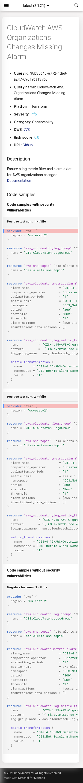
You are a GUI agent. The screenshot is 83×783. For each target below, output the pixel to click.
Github (28, 145)
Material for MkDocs (31, 778)
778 (27, 129)
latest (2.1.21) (34, 5)
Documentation (19, 180)
